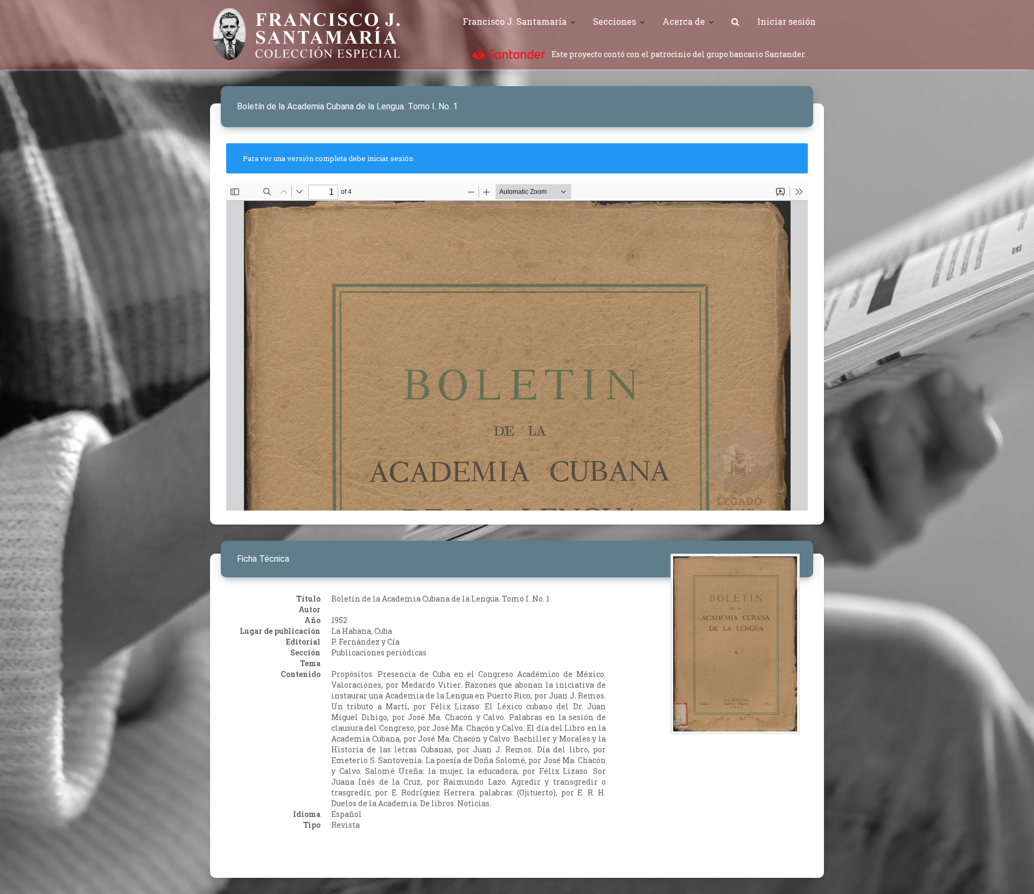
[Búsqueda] (735, 21)
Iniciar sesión (786, 21)
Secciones (614, 21)
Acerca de (683, 21)
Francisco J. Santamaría (515, 21)
